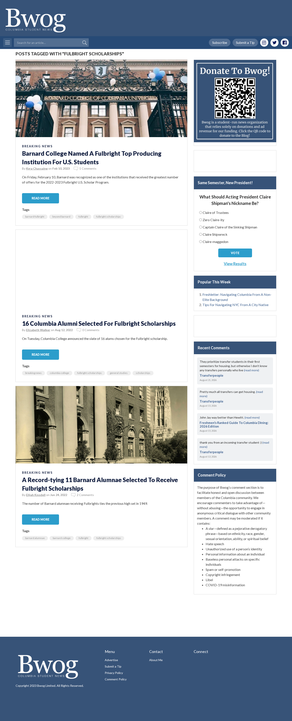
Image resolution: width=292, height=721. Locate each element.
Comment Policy (116, 679)
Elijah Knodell (36, 495)
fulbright (83, 216)
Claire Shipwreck (215, 234)
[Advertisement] (101, 581)
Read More (40, 198)
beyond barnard (61, 216)
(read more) (251, 370)
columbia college (59, 373)
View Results (235, 263)
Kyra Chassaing (37, 168)
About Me (156, 660)
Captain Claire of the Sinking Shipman (230, 227)
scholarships (143, 373)
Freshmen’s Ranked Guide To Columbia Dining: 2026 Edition (234, 424)
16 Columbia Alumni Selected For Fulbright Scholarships (99, 323)
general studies (119, 373)
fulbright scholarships (108, 216)
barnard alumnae (35, 538)
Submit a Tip (245, 42)
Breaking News (37, 146)
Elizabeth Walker (38, 330)
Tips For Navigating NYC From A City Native (235, 305)
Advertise (111, 660)
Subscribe (219, 42)
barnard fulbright (34, 216)
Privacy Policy (114, 673)
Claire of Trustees (216, 212)
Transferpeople (211, 375)
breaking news (33, 373)
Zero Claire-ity (213, 220)
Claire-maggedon (215, 242)
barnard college (62, 538)
